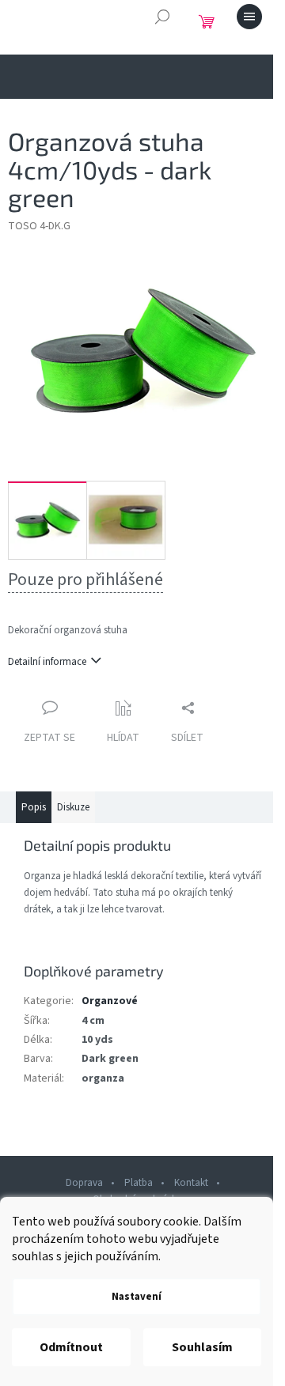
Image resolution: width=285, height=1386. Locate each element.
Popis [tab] (33, 807)
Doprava (84, 1183)
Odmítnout (71, 1347)
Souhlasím (202, 1347)
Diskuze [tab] (73, 807)
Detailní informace (47, 662)
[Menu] (249, 16)
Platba (138, 1183)
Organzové (110, 1001)
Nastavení (137, 1297)
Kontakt (191, 1183)
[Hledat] (162, 16)
